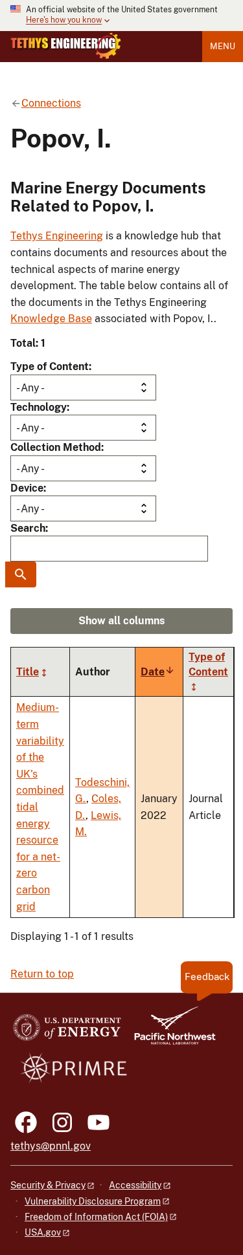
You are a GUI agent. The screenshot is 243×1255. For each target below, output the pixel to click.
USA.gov (43, 1232)
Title (27, 672)
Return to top (42, 974)
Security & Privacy (48, 1185)
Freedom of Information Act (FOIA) (96, 1217)
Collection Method (55, 447)
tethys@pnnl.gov (50, 1146)
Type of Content (49, 366)
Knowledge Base (51, 318)
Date (158, 672)
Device (26, 488)
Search (27, 528)
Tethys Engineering (56, 236)
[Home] (65, 46)
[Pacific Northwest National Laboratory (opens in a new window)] (170, 1031)
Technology (38, 407)
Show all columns (121, 621)
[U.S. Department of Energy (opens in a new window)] (67, 1031)
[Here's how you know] (121, 15)
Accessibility (135, 1185)
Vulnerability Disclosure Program (93, 1201)
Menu (222, 46)
